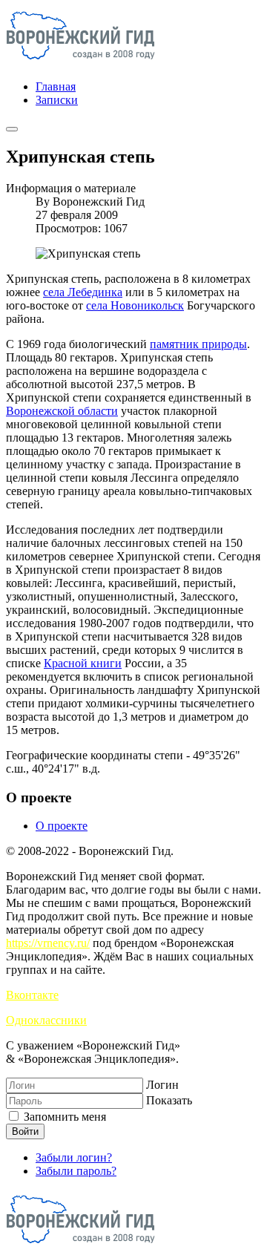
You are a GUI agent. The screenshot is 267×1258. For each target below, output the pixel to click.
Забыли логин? (74, 1157)
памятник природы (198, 344)
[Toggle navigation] (12, 129)
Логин (162, 1084)
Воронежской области (62, 410)
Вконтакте (32, 995)
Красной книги (83, 663)
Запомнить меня (63, 1116)
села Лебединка (82, 292)
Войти (25, 1131)
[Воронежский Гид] (80, 61)
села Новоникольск (135, 305)
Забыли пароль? (76, 1170)
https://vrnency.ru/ (48, 943)
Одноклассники (46, 1020)
